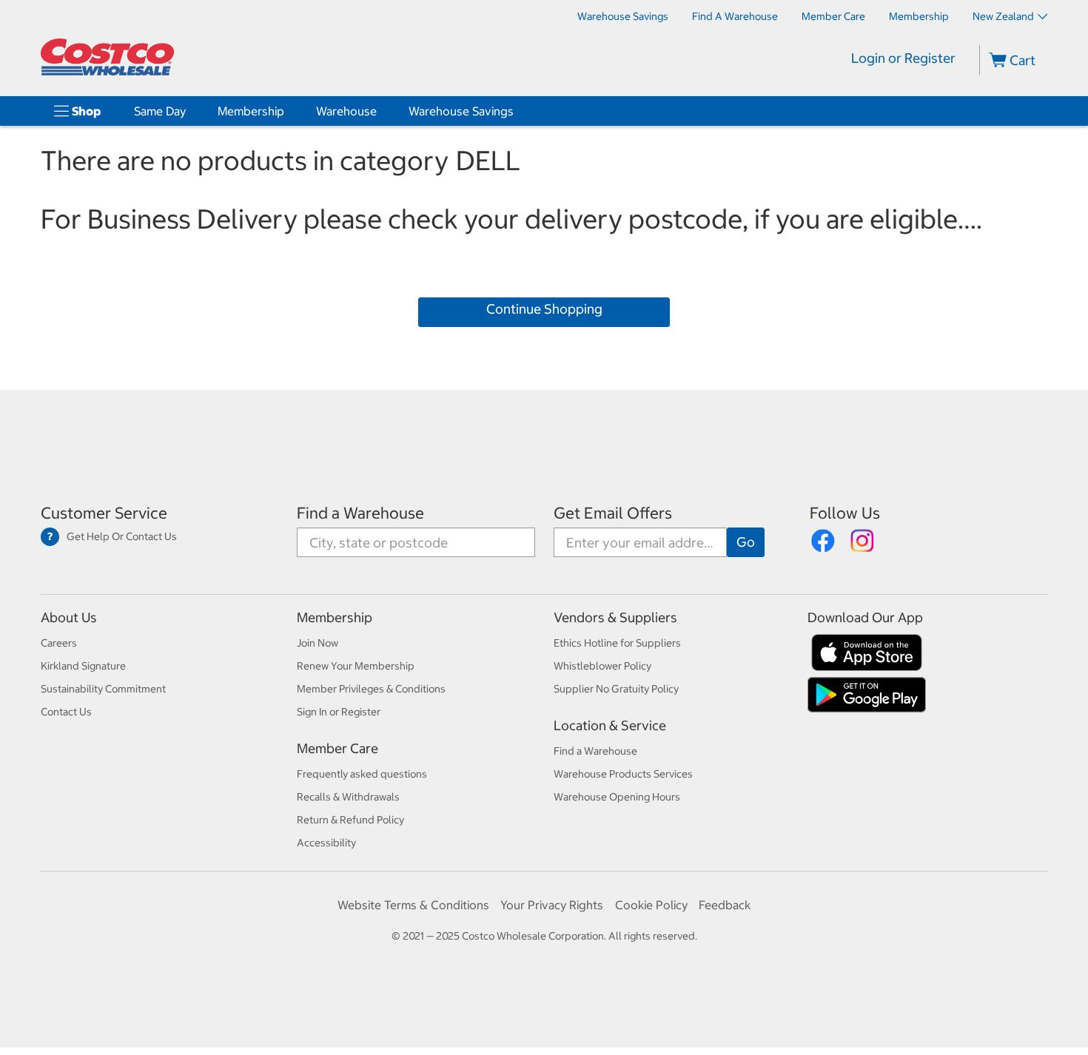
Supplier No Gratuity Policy (616, 688)
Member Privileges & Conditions (371, 688)
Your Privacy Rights (551, 904)
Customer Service (104, 513)
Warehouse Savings (461, 111)
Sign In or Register (338, 711)
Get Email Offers (613, 513)
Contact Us (66, 711)
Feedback (724, 904)
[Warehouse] (380, 111)
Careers (59, 643)
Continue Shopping (544, 308)
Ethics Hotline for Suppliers (617, 643)
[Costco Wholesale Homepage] (107, 56)
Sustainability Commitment (103, 688)
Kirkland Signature (83, 666)
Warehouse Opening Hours (617, 796)
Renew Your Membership (355, 666)
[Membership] (287, 111)
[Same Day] (189, 111)
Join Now (317, 643)
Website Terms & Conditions (413, 904)
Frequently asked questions (362, 774)
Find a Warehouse (360, 513)
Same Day (160, 111)
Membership (251, 111)
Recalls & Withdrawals (348, 796)
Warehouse (346, 111)
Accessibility (326, 842)
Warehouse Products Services (623, 774)
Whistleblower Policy (602, 666)
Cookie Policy (651, 904)
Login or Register (903, 58)
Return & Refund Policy (350, 819)
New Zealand (1003, 16)
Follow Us (845, 513)
